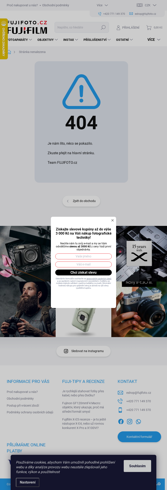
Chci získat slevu (83, 272)
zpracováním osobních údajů (99, 279)
